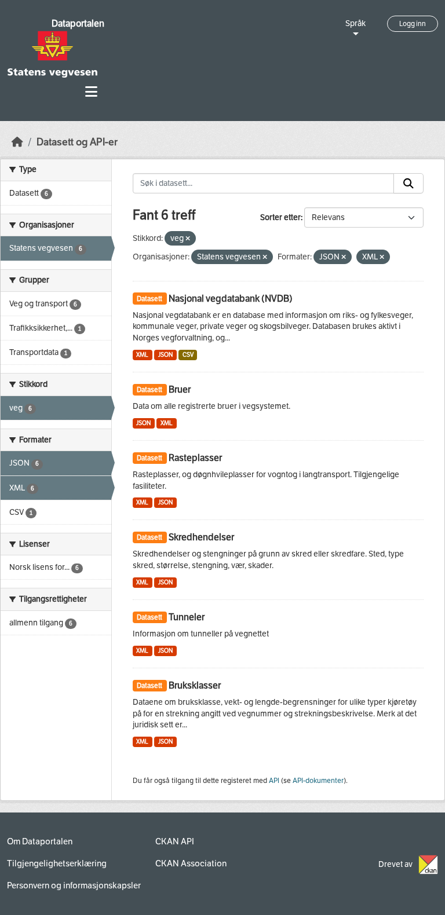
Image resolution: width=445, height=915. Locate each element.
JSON (165, 354)
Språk (355, 23)
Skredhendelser (201, 537)
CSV (188, 354)
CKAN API (174, 841)
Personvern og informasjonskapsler (74, 885)
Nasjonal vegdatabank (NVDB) (231, 298)
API (274, 781)
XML (142, 354)
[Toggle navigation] (91, 91)
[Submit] (408, 183)
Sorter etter (280, 217)
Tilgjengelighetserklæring (57, 863)
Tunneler (187, 617)
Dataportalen (78, 23)
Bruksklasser (195, 685)
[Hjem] (17, 142)
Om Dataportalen (39, 841)
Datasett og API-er (77, 142)
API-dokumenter (318, 781)
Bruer (180, 389)
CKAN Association (191, 863)
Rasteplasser (195, 457)
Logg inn (412, 24)
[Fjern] (187, 239)
